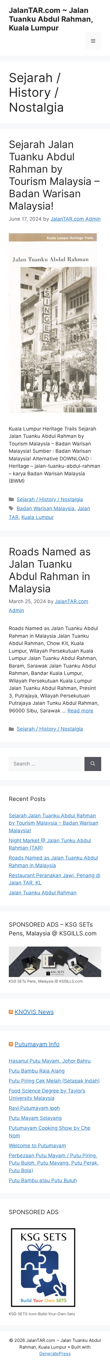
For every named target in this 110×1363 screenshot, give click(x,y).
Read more (80, 711)
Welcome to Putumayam (37, 1145)
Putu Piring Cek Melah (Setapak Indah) (54, 1081)
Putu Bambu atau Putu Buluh (43, 1180)
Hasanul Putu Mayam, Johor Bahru (50, 1061)
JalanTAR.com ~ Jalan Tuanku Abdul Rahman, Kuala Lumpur (51, 19)
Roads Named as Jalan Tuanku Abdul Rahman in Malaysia (50, 570)
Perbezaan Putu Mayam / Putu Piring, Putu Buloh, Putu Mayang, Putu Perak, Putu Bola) (54, 1163)
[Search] (92, 764)
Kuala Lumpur (37, 517)
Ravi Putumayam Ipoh (34, 1108)
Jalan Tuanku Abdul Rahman (43, 893)
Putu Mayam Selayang (35, 1118)
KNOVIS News (34, 1011)
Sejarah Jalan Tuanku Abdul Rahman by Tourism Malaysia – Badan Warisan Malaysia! (54, 175)
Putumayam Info (37, 1044)
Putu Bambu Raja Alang (37, 1071)
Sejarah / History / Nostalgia (50, 499)
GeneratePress (55, 1353)
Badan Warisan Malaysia (46, 508)
